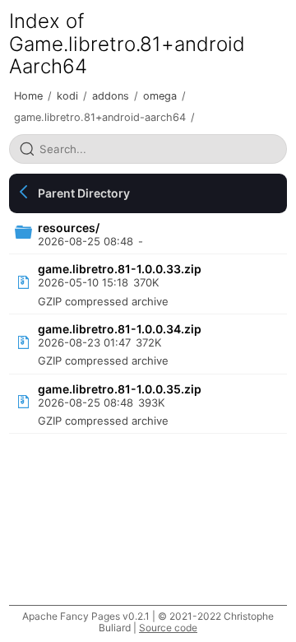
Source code (168, 627)
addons (110, 96)
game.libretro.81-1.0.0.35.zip (119, 389)
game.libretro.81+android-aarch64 (100, 117)
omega (160, 96)
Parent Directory (84, 193)
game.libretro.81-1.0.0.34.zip (119, 329)
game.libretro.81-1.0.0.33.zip (119, 269)
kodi (67, 96)
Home (28, 96)
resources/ (68, 228)
